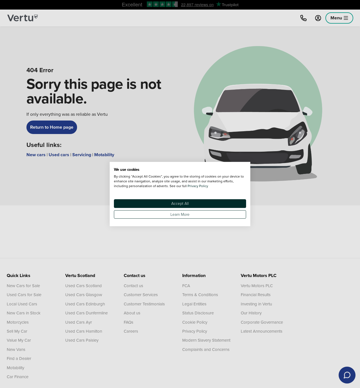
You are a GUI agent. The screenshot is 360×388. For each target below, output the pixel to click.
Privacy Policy (198, 185)
